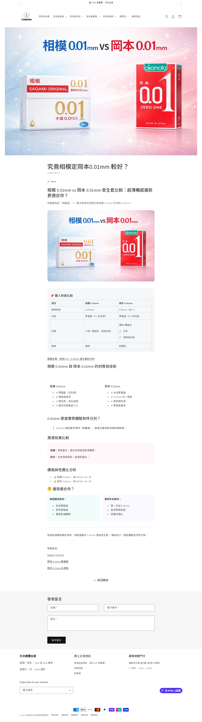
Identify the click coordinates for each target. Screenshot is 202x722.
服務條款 (74, 715)
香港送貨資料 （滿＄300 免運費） (90, 663)
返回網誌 (102, 580)
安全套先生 (30, 715)
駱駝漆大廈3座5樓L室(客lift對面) (144, 663)
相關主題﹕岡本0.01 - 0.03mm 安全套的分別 (70, 358)
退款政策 (64, 715)
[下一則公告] (181, 3)
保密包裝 (78, 668)
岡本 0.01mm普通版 (57, 561)
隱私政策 (54, 715)
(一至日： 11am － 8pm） (141, 668)
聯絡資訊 (94, 715)
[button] (59, 16)
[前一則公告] (20, 3)
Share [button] (53, 181)
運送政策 (84, 715)
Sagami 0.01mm (55, 554)
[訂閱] (69, 690)
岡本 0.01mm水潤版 (57, 568)
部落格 (77, 673)
